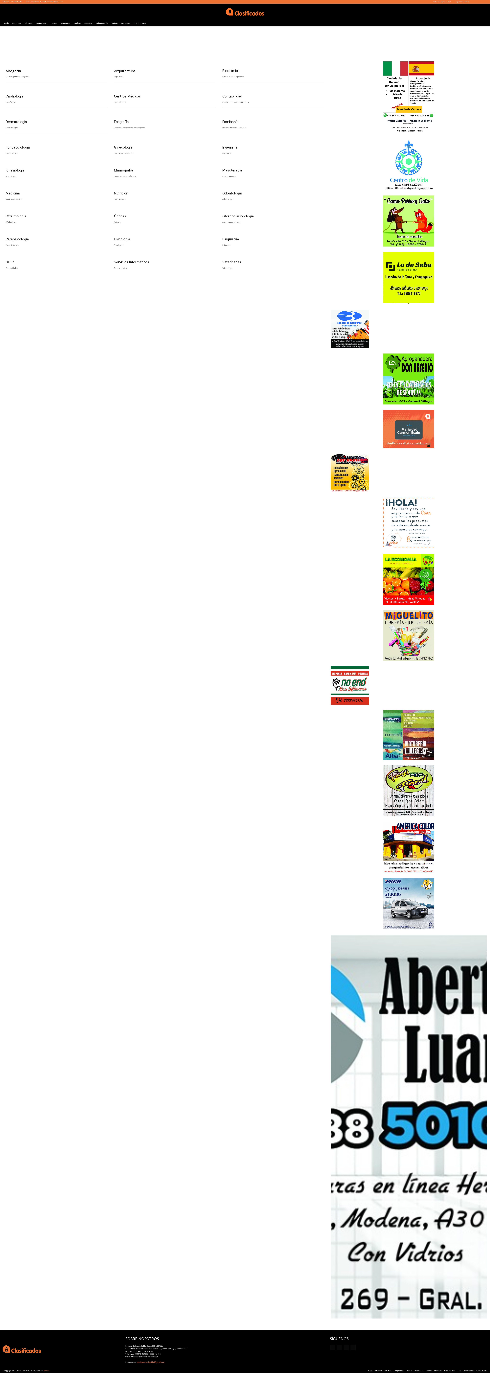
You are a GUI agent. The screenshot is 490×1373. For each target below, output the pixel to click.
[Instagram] (477, 2)
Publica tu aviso (139, 23)
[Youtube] (485, 2)
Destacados (65, 23)
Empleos (77, 23)
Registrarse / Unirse (462, 2)
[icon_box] (57, 69)
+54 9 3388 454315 (16, 2)
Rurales (54, 23)
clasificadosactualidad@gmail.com (51, 2)
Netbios (46, 1371)
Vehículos (28, 23)
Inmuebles (16, 23)
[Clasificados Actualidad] (245, 12)
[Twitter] (481, 2)
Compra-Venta (41, 23)
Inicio (6, 23)
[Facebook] (473, 2)
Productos (88, 23)
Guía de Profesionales (121, 23)
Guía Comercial (102, 23)
